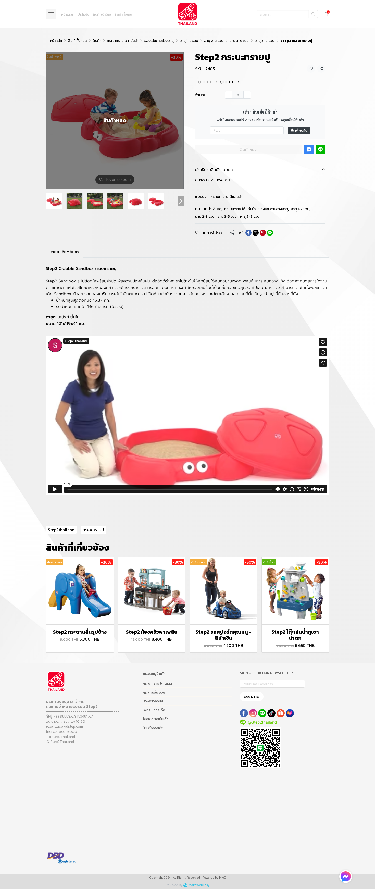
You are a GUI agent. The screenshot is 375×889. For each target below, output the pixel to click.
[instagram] (253, 713)
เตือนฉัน (301, 130)
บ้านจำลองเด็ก (153, 728)
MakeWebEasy (199, 885)
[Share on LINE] (270, 233)
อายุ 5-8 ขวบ (264, 40)
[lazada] (290, 713)
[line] (262, 713)
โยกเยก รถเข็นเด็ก (156, 719)
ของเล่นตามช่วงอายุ (159, 40)
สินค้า (97, 40)
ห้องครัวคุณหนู (153, 701)
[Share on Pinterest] (263, 233)
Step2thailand (61, 530)
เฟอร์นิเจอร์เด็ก (154, 710)
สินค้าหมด (248, 149)
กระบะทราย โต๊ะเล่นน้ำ (122, 40)
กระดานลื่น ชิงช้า (155, 692)
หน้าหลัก (56, 40)
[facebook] (244, 713)
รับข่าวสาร (251, 696)
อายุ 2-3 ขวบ (213, 40)
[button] (287, 14)
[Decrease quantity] (228, 94)
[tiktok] (271, 713)
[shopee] (281, 713)
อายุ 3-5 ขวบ (239, 40)
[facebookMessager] (346, 876)
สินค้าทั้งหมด (77, 40)
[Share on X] (256, 233)
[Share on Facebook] (248, 233)
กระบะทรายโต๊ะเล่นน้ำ (226, 197)
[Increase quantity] (247, 94)
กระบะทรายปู (93, 530)
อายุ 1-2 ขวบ (189, 40)
